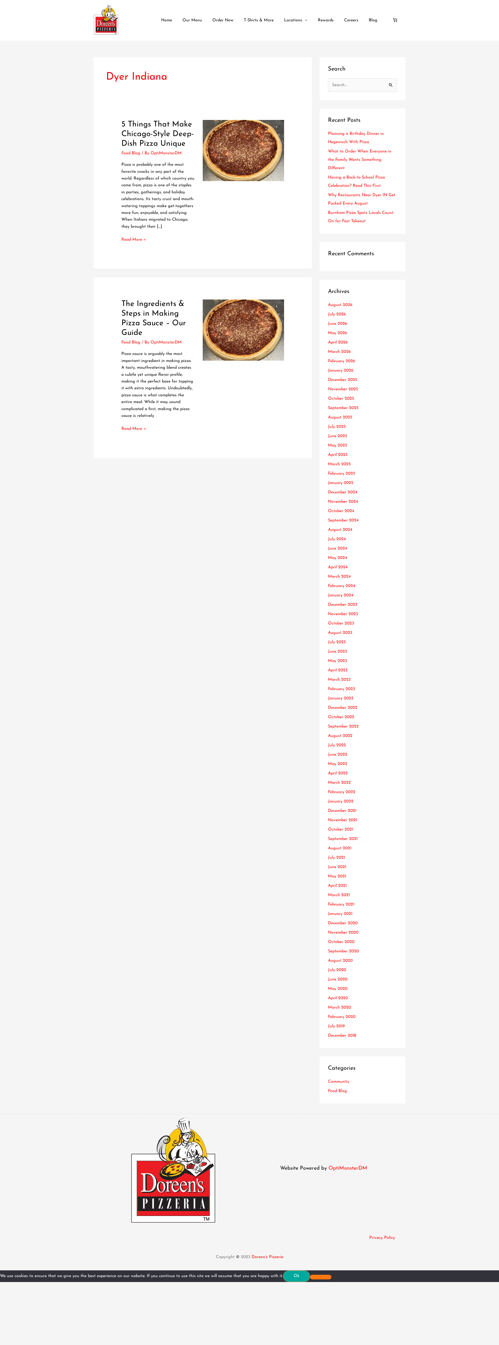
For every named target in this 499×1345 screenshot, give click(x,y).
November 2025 (343, 389)
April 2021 (337, 886)
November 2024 (343, 502)
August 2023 (340, 633)
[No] (320, 1277)
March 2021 (339, 895)
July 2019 (336, 1026)
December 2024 (342, 492)
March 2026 (339, 352)
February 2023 (341, 689)
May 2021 (337, 876)
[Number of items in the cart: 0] (395, 20)
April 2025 (337, 455)
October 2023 (341, 623)
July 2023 (337, 642)
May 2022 (337, 764)
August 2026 (340, 305)
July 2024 (337, 539)
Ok (296, 1276)
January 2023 (340, 698)
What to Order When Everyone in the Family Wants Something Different (359, 159)
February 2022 (341, 792)
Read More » (133, 239)
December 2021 (342, 811)
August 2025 (340, 417)
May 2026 (337, 333)
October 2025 (341, 399)
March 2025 (339, 464)
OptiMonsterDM (348, 1168)
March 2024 (339, 577)
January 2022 (340, 801)
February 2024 (341, 586)
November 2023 (343, 614)
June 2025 (337, 436)
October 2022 (341, 717)
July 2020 (337, 970)
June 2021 (337, 867)
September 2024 (343, 520)
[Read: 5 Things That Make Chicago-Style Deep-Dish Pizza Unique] (243, 150)
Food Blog (130, 153)
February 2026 (341, 361)
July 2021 (336, 858)
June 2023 (337, 651)
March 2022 (339, 783)
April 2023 (337, 670)
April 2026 (338, 342)
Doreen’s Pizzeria (267, 1257)
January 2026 (340, 370)
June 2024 (337, 548)
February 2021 (341, 904)
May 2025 (337, 445)
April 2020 (338, 998)
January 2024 (340, 595)
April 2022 (338, 773)
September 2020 (343, 951)
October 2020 (341, 942)
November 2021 (342, 820)
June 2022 (337, 755)
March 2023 (339, 680)
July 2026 (337, 314)
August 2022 (340, 736)
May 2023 (337, 661)
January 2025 (340, 483)
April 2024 (338, 567)
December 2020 (343, 923)
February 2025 (341, 473)
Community (338, 1082)
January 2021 (340, 914)
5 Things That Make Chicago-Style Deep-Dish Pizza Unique (157, 134)
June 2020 (337, 979)
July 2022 (337, 745)
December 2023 (342, 605)
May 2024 (337, 558)
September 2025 (343, 408)
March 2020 (339, 1007)
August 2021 (339, 848)
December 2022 (342, 708)
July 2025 (337, 427)
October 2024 (341, 511)
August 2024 (340, 530)
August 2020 (340, 961)
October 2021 (340, 829)
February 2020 (342, 1017)
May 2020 (337, 989)
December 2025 (342, 380)
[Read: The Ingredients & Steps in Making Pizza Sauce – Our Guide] (243, 330)
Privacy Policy (382, 1238)
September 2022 (343, 726)
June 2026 (337, 324)
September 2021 (343, 839)
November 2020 (343, 932)
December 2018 (342, 1036)
